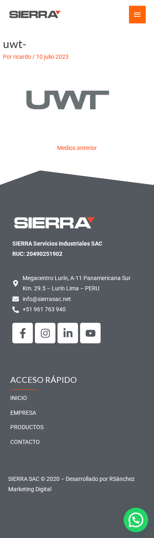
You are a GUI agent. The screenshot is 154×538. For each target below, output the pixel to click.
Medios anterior (77, 148)
